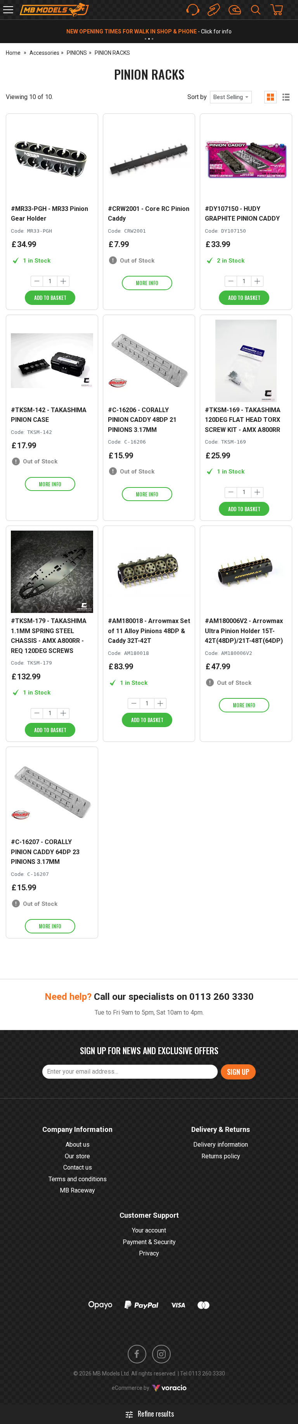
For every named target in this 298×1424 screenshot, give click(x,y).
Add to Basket (50, 297)
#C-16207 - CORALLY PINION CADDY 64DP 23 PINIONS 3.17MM (45, 851)
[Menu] (8, 9)
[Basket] (280, 9)
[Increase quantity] (63, 281)
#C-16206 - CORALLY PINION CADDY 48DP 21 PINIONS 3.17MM (142, 419)
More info (147, 283)
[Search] (255, 9)
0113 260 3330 (221, 996)
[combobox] (231, 97)
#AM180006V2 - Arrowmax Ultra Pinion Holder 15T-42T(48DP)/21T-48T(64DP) (244, 630)
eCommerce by (140, 1388)
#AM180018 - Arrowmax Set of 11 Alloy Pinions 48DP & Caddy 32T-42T (149, 630)
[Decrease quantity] (37, 281)
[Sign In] (234, 9)
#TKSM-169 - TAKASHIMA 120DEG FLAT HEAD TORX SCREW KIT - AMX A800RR (243, 419)
